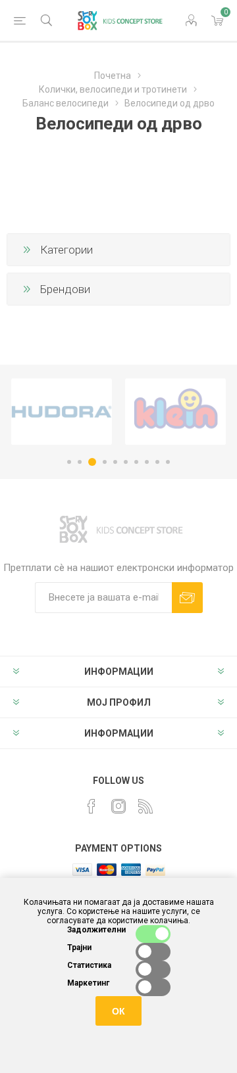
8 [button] (147, 462)
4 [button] (105, 462)
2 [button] (80, 462)
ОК (118, 1011)
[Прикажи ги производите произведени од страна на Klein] (175, 411)
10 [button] (168, 462)
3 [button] (92, 462)
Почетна (112, 75)
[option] (61, 411)
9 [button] (157, 462)
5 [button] (115, 462)
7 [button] (136, 462)
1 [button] (69, 462)
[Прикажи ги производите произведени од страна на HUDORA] (61, 411)
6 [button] (126, 462)
